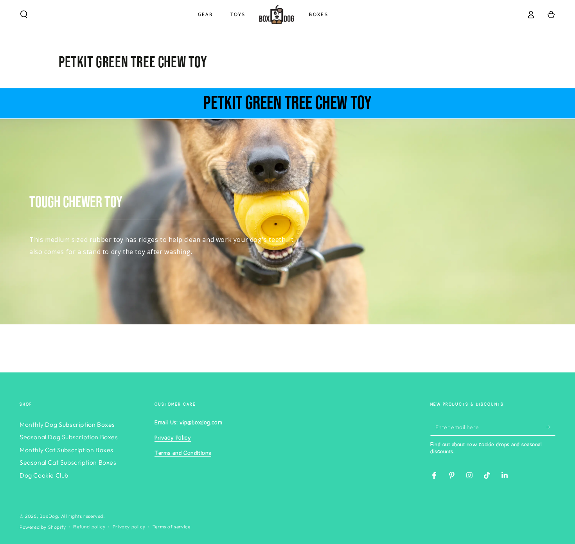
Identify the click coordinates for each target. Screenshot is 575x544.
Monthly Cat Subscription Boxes (66, 450)
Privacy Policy (173, 438)
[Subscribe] (550, 426)
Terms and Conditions (183, 453)
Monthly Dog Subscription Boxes (67, 424)
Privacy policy (129, 527)
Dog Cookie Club (44, 475)
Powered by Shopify (43, 527)
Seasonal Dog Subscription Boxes (69, 437)
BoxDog (49, 516)
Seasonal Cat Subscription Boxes (68, 462)
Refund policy (89, 527)
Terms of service (171, 527)
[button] (24, 14)
